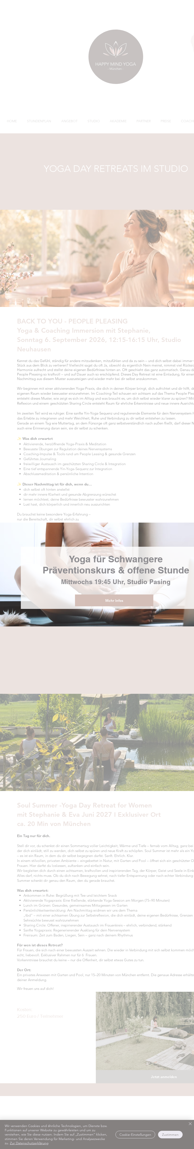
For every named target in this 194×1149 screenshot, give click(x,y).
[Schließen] (190, 1124)
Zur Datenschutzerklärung (29, 1143)
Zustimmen (170, 1134)
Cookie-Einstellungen (135, 1134)
